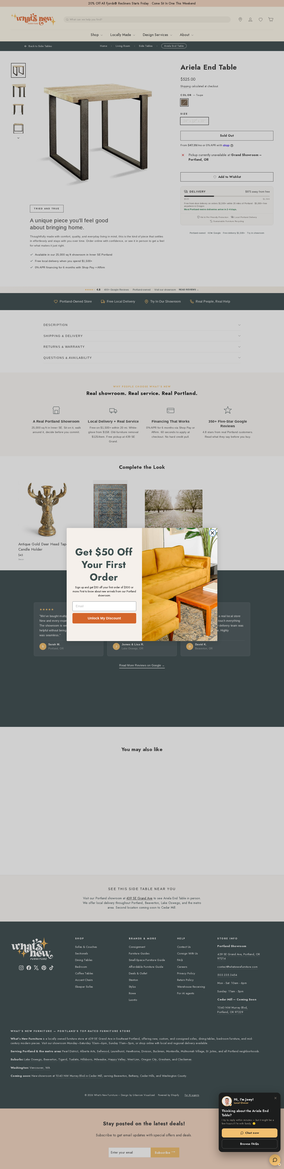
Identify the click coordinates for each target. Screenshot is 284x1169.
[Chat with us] (275, 1160)
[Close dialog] (212, 533)
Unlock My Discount (104, 618)
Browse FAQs (249, 1144)
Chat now (252, 1133)
